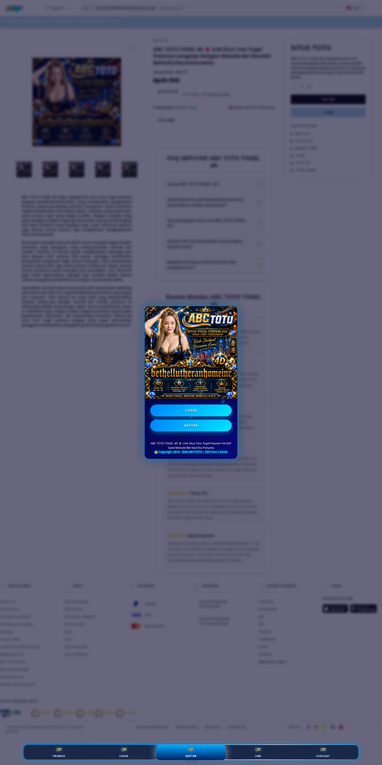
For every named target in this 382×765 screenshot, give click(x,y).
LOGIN (191, 410)
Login (123, 756)
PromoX (59, 756)
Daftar (191, 756)
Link (258, 756)
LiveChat (323, 756)
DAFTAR (191, 425)
